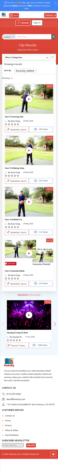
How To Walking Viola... (15, 168)
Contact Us (10, 415)
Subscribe (31, 445)
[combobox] (26, 70)
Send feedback (11, 435)
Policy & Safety (11, 430)
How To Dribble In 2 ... (14, 219)
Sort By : (8, 70)
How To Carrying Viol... (14, 117)
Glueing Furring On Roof (17, 333)
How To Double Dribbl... (15, 271)
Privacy (8, 425)
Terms (8, 420)
